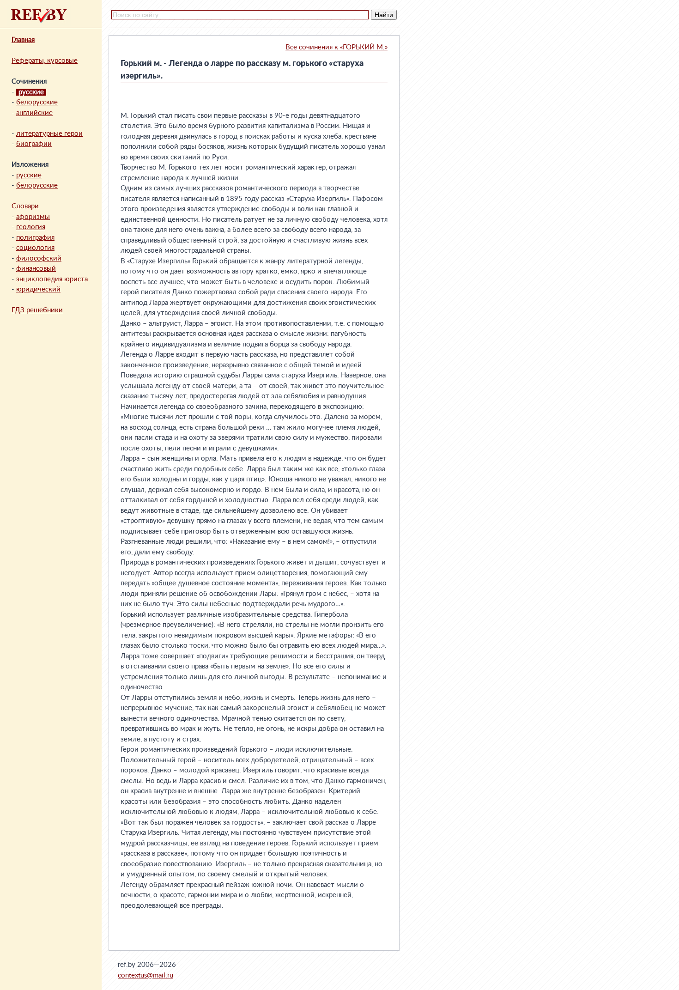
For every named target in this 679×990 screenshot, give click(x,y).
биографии (34, 143)
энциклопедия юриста (52, 279)
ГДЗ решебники (37, 310)
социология (35, 247)
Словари (25, 206)
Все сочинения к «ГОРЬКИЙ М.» (336, 47)
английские (34, 112)
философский (38, 258)
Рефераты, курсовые (45, 60)
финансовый (36, 268)
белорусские (37, 102)
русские (29, 175)
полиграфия (35, 237)
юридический (38, 289)
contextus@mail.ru (145, 975)
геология (30, 227)
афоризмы (33, 216)
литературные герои (49, 133)
